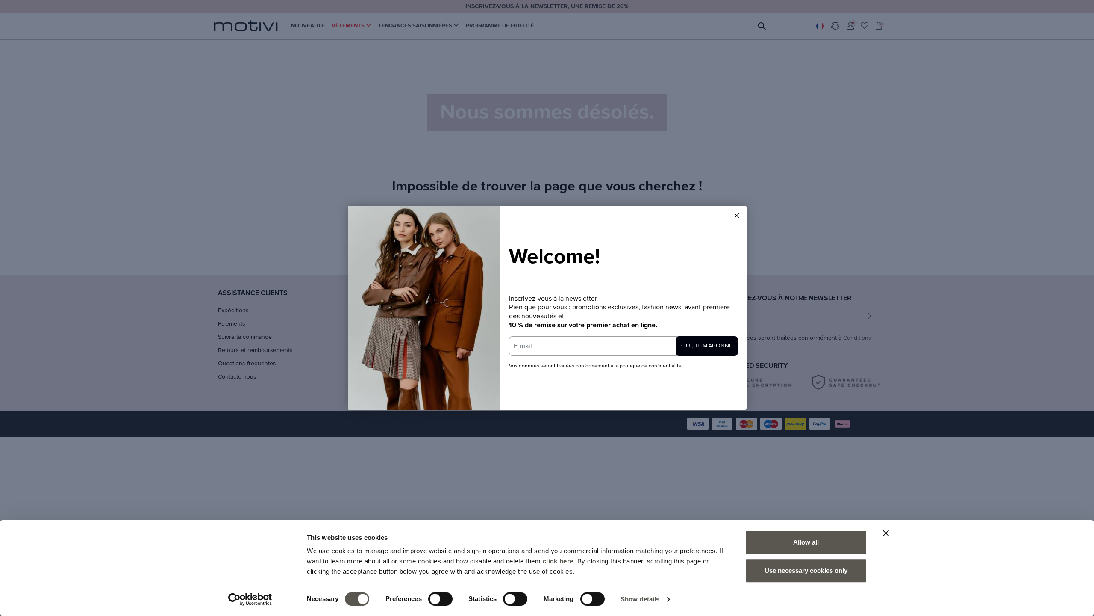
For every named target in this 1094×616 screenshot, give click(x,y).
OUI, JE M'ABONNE (706, 346)
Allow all (806, 542)
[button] (736, 215)
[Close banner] (886, 533)
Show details (640, 599)
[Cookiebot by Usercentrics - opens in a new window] (250, 599)
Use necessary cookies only (806, 570)
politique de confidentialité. (651, 366)
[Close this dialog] (736, 215)
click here (558, 561)
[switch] (440, 599)
